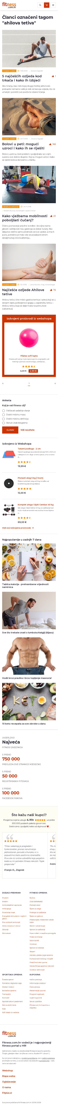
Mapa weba (8, 1076)
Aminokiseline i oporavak (12, 905)
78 (54, 290)
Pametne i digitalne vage (12, 983)
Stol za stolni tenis (9, 1005)
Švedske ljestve (7, 980)
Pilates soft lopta (29, 356)
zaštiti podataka (48, 1058)
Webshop (7, 1070)
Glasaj (10, 430)
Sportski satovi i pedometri (12, 1001)
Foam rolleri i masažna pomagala (43, 933)
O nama (6, 1087)
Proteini (5, 898)
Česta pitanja (35, 987)
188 (54, 144)
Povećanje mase (8, 912)
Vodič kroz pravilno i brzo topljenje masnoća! (27, 678)
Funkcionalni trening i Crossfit (41, 959)
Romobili (5, 998)
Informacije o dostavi (38, 983)
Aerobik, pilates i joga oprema (41, 955)
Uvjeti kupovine (36, 998)
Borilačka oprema (9, 991)
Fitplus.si (7, 1093)
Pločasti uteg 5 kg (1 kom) (30, 478)
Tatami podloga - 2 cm (29, 449)
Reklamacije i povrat (38, 991)
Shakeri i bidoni (8, 987)
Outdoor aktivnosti (37, 970)
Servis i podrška (36, 1001)
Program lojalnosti (37, 994)
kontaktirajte (44, 1061)
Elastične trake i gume (38, 962)
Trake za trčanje (36, 937)
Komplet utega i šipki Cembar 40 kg (36, 504)
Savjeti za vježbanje (10, 207)
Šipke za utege (35, 909)
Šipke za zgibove (36, 916)
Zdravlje (5, 929)
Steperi (32, 951)
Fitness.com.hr (9, 5)
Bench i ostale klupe (37, 926)
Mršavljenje (6, 909)
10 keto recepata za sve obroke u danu (24, 723)
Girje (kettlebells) (36, 901)
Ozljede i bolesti (9, 71)
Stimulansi (6, 933)
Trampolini (6, 994)
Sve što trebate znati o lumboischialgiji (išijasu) (28, 632)
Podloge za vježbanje (38, 912)
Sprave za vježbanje (37, 929)
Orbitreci (33, 944)
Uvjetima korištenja (29, 1058)
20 (54, 216)
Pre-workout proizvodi (11, 922)
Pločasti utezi (35, 905)
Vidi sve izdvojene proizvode (16, 528)
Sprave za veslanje (37, 948)
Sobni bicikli (34, 940)
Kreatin (5, 901)
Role (4, 1009)
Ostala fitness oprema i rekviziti (42, 966)
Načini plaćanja (36, 980)
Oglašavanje (9, 1081)
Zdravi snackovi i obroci (11, 926)
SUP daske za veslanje (10, 1012)
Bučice (32, 898)
